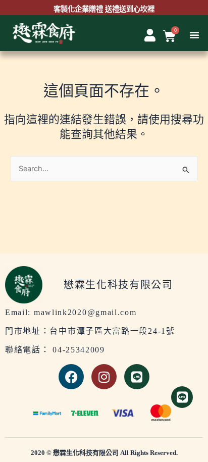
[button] (194, 34)
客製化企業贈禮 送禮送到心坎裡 (104, 10)
